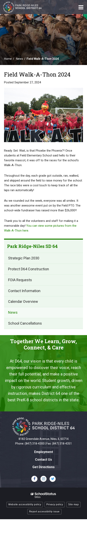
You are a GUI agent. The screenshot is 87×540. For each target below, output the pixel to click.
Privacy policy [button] (54, 504)
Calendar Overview (23, 301)
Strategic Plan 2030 (23, 258)
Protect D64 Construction (28, 269)
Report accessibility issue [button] (44, 511)
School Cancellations (25, 323)
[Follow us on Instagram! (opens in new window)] (43, 479)
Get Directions (43, 467)
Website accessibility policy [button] (24, 504)
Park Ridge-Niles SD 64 (32, 246)
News (19, 58)
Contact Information (24, 291)
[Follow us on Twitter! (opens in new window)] (53, 479)
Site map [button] (73, 504)
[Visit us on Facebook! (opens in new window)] (34, 479)
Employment (43, 452)
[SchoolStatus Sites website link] (43, 495)
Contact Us (43, 459)
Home (8, 58)
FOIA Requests (20, 280)
